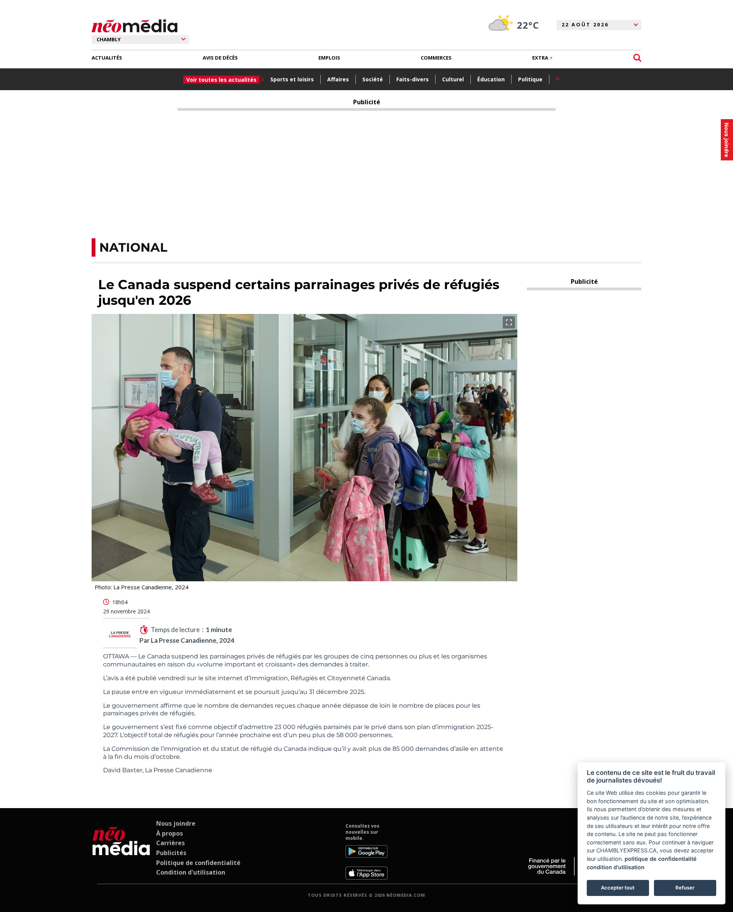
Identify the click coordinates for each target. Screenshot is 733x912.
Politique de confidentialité (198, 863)
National (133, 247)
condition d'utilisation (615, 867)
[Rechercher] (637, 58)
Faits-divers (412, 79)
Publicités (171, 853)
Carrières (170, 843)
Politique (530, 79)
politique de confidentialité (661, 858)
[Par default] (121, 851)
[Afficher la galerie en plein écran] (509, 322)
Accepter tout (618, 888)
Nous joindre (175, 823)
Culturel (453, 79)
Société (372, 79)
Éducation (491, 79)
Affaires (338, 79)
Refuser (684, 888)
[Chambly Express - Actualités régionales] (135, 26)
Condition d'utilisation (190, 872)
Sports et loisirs (292, 79)
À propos (169, 833)
